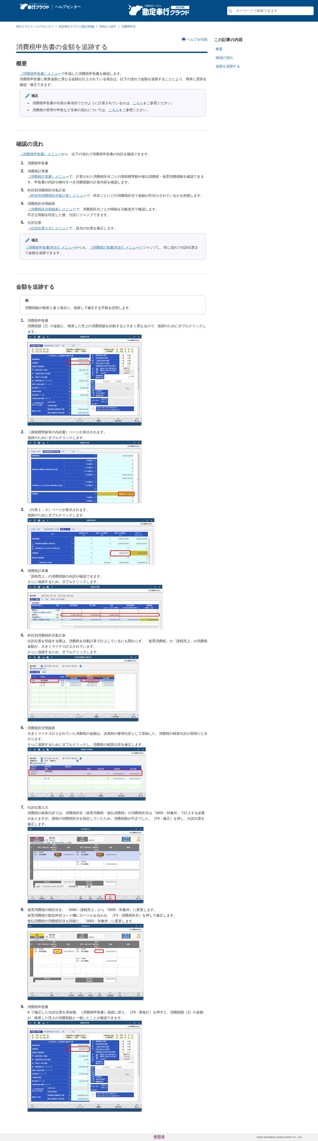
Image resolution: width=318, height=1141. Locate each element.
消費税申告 (129, 26)
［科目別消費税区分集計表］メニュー (56, 195)
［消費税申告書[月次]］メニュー (50, 247)
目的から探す (108, 26)
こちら (138, 103)
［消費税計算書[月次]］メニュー (114, 247)
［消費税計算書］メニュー (48, 176)
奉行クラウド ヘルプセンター (35, 26)
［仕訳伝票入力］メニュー (48, 228)
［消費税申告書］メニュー (40, 73)
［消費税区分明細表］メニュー (51, 209)
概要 (219, 49)
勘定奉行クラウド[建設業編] (76, 26)
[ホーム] (34, 5)
